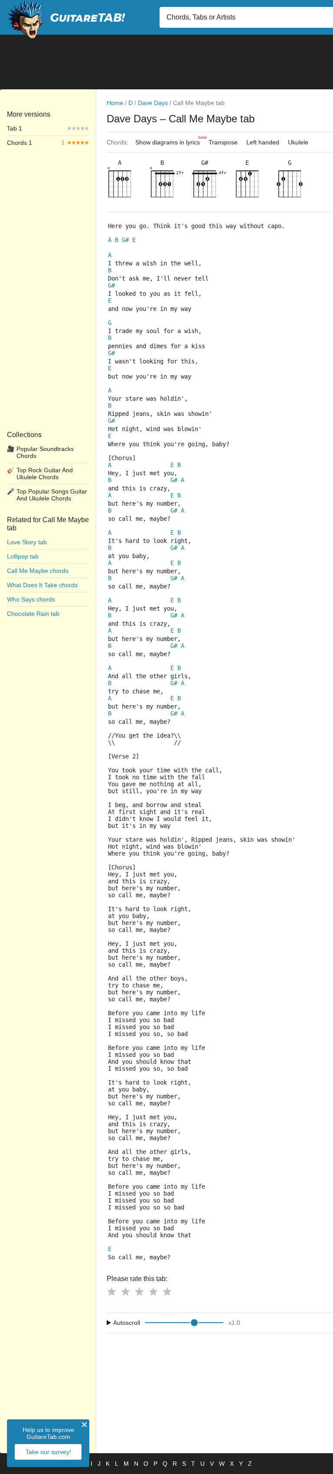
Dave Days (153, 102)
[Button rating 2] (125, 1291)
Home (115, 102)
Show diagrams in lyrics (169, 140)
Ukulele (298, 142)
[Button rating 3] (139, 1291)
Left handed (262, 142)
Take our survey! (48, 1451)
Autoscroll (126, 1322)
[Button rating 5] (167, 1291)
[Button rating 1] (111, 1291)
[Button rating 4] (153, 1291)
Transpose (223, 142)
